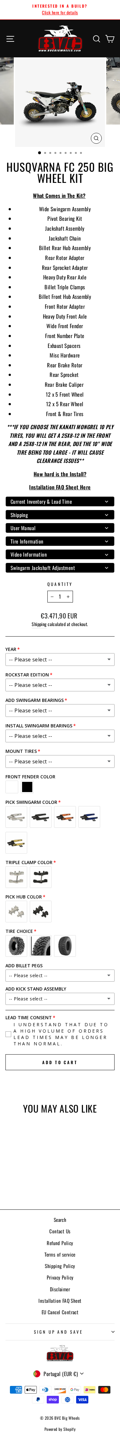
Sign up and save (58, 1332)
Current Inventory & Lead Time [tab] (41, 501)
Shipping (39, 624)
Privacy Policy (60, 1277)
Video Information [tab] (29, 554)
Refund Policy (60, 1242)
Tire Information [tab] (27, 541)
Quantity (60, 584)
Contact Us (59, 1231)
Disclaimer (60, 1289)
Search (60, 1219)
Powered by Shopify (60, 1429)
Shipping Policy (60, 1265)
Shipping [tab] (19, 515)
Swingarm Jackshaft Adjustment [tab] (43, 568)
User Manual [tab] (23, 528)
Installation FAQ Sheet (59, 1300)
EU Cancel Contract (60, 1312)
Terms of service (60, 1254)
